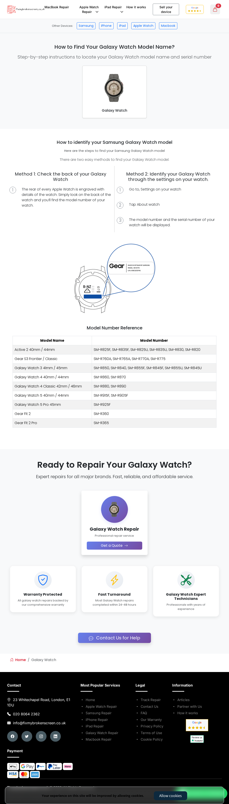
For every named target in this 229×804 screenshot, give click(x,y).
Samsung (86, 25)
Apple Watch (143, 25)
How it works (136, 7)
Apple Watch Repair (89, 9)
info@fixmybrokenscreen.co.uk (39, 723)
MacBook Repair (57, 7)
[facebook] (12, 736)
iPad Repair (113, 7)
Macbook (168, 25)
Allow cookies (170, 795)
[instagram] (41, 736)
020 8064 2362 (26, 714)
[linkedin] (55, 736)
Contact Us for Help (117, 638)
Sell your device (165, 9)
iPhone (106, 25)
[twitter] (27, 736)
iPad (122, 25)
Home (20, 659)
